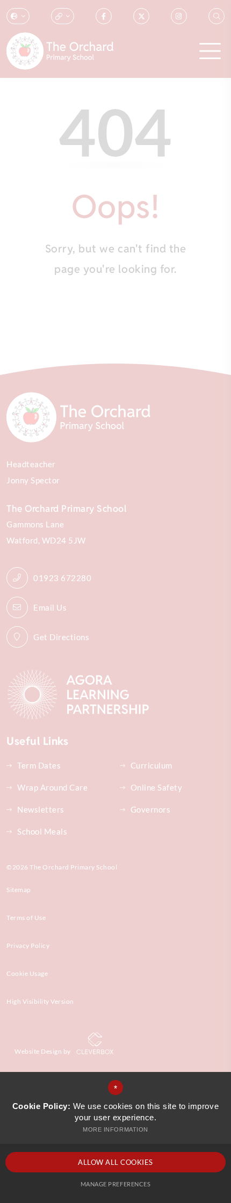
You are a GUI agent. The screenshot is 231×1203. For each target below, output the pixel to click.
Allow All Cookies (115, 1162)
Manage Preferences (115, 1183)
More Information (115, 1129)
